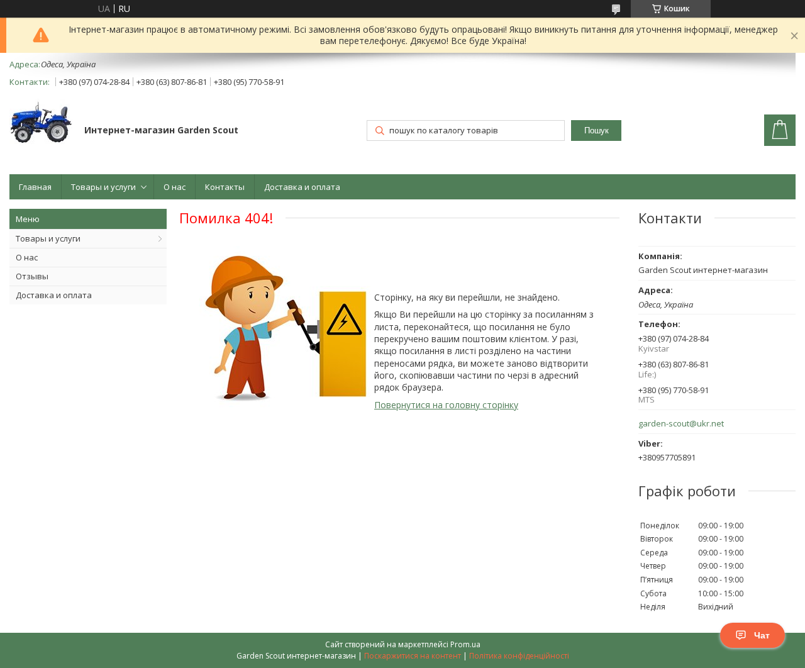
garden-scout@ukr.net (681, 423)
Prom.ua (465, 644)
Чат (762, 635)
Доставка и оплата (302, 186)
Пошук (596, 130)
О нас (175, 186)
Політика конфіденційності (519, 655)
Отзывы (32, 276)
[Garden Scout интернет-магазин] (40, 123)
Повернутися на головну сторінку (446, 405)
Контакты (225, 186)
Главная (35, 186)
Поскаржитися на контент (412, 655)
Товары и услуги (103, 186)
